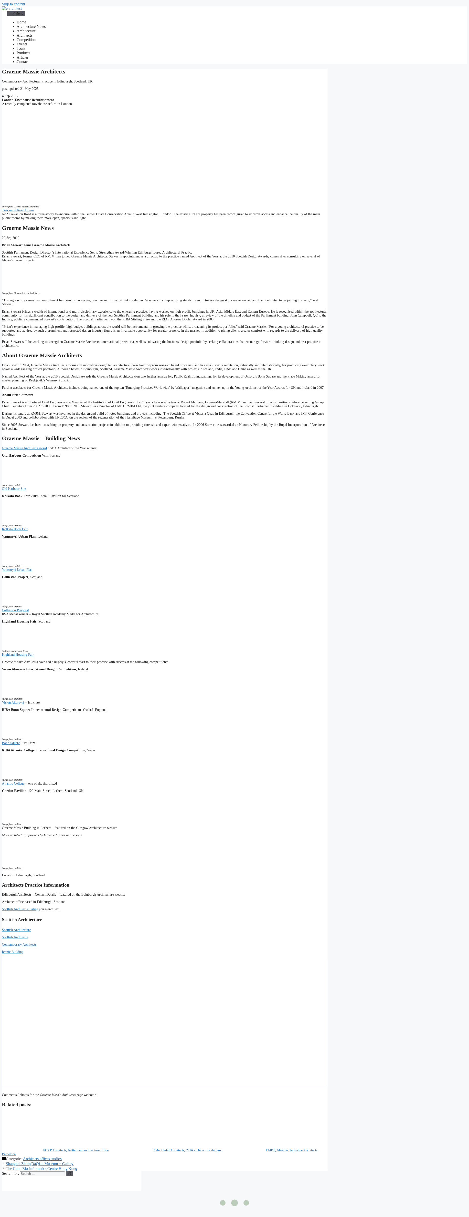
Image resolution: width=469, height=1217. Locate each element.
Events (22, 44)
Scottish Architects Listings (21, 909)
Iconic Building (12, 952)
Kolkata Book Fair (15, 529)
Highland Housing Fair (18, 654)
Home (21, 22)
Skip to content (13, 4)
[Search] (69, 1173)
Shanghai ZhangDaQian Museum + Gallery (40, 1164)
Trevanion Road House (18, 210)
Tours (21, 48)
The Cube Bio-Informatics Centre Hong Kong (41, 1168)
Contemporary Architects (19, 944)
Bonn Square (11, 743)
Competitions (27, 40)
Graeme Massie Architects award (24, 448)
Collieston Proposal (15, 610)
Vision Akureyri (13, 702)
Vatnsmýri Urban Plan (17, 570)
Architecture (26, 31)
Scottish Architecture (16, 930)
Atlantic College (13, 783)
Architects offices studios (42, 1159)
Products (23, 53)
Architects (24, 35)
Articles (23, 57)
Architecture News (31, 26)
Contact (23, 62)
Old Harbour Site (14, 489)
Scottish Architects (15, 937)
